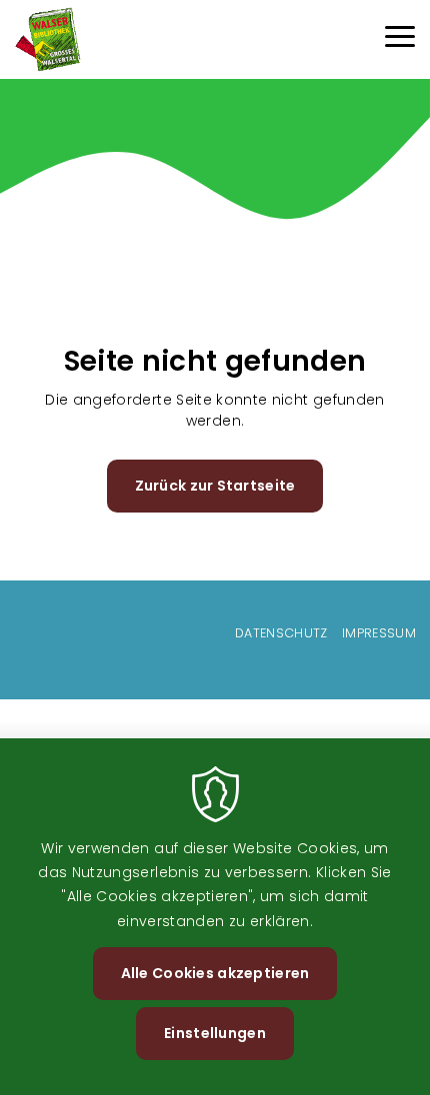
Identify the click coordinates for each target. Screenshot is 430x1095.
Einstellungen (215, 1033)
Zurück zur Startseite (215, 486)
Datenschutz (281, 632)
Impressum (379, 632)
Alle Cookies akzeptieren (215, 973)
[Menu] (400, 39)
